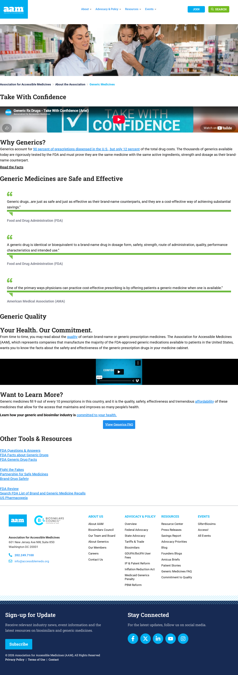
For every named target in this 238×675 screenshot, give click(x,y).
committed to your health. (97, 415)
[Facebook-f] (133, 638)
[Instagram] (183, 638)
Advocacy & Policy (106, 9)
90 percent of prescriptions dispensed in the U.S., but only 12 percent (86, 149)
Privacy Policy (14, 659)
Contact (54, 659)
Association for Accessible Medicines (25, 84)
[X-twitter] (145, 638)
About (85, 9)
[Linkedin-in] (158, 638)
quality (72, 337)
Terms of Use (36, 659)
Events (149, 9)
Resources (131, 9)
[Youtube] (170, 638)
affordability (204, 401)
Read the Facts (11, 167)
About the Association (70, 84)
